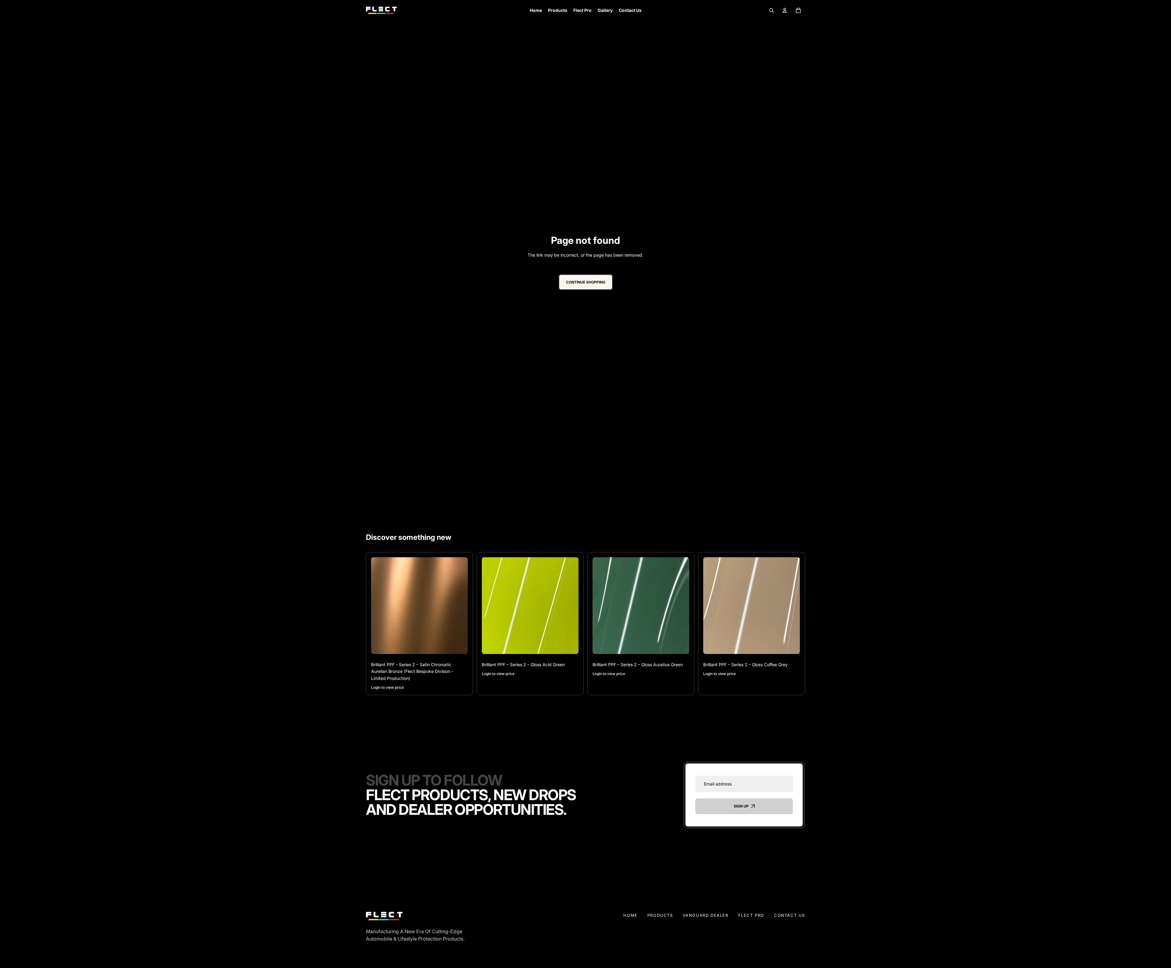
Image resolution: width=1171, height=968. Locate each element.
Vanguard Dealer (706, 915)
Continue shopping (585, 282)
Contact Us (789, 915)
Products (660, 915)
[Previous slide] (380, 605)
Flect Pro (751, 915)
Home (630, 915)
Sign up (741, 806)
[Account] (784, 10)
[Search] (771, 10)
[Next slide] (458, 605)
